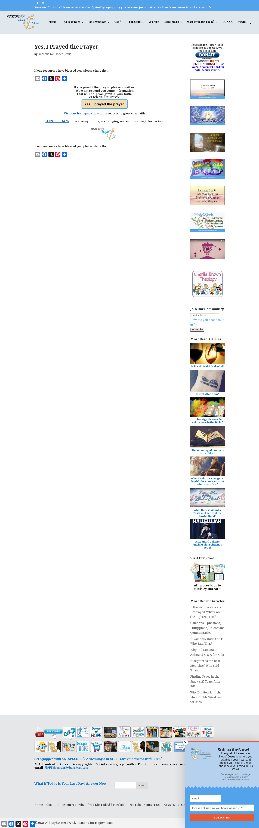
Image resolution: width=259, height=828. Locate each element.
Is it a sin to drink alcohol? (207, 366)
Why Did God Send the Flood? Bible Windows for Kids (206, 697)
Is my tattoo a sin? (207, 394)
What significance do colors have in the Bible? (207, 421)
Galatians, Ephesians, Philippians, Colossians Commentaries (207, 627)
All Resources (72, 22)
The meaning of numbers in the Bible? (208, 452)
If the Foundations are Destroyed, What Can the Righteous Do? (205, 612)
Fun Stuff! (135, 22)
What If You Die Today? (201, 22)
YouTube (154, 22)
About (52, 22)
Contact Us (152, 804)
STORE (242, 22)
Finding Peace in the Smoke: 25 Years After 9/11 (205, 681)
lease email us (123, 87)
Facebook (120, 804)
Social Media (171, 22)
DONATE (228, 22)
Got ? (117, 22)
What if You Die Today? (94, 804)
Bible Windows (97, 22)
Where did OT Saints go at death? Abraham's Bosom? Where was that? (207, 481)
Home (38, 804)
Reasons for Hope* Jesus (54, 54)
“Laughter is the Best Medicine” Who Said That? (205, 665)
